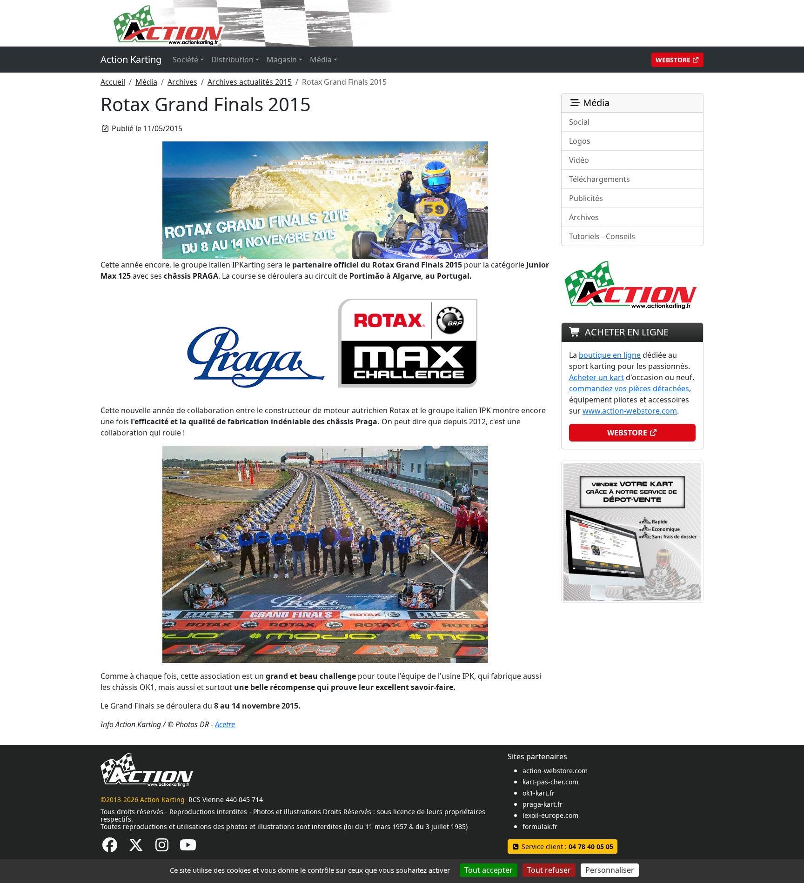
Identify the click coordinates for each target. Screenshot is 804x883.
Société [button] (185, 59)
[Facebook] (109, 848)
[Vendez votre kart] (632, 531)
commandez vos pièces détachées (629, 388)
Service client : (566, 846)
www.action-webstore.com (630, 411)
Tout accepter (488, 870)
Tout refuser (549, 870)
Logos (579, 141)
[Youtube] (188, 848)
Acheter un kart (596, 377)
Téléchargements (599, 179)
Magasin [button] (282, 59)
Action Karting (130, 59)
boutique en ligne (610, 355)
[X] (136, 848)
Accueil (112, 82)
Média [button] (321, 59)
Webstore (674, 59)
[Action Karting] (279, 22)
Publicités (586, 198)
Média (146, 82)
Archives (182, 82)
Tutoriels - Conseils (602, 236)
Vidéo (579, 160)
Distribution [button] (232, 59)
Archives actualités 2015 (250, 82)
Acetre (225, 724)
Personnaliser (609, 870)
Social (579, 122)
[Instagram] (162, 848)
